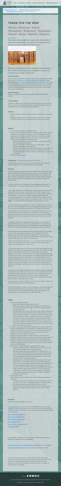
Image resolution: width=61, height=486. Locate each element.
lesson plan (13, 27)
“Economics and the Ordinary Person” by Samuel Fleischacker (25, 447)
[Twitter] (27, 476)
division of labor (24, 27)
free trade (23, 34)
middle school (45, 34)
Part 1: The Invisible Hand (15, 414)
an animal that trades (15, 31)
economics (36, 27)
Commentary (21, 3)
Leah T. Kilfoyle (12, 38)
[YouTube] (33, 476)
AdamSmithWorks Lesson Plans (14, 11)
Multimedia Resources (52, 3)
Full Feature (11, 426)
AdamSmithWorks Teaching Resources (29, 10)
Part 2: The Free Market (14, 417)
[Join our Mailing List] (38, 476)
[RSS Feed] (35, 476)
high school (13, 34)
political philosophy (45, 31)
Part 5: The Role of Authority (16, 424)
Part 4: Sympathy (12, 422)
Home (15, 3)
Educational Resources (39, 3)
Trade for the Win (21, 155)
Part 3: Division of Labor (14, 419)
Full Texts (28, 3)
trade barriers (33, 34)
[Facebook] (30, 476)
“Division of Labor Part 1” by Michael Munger (20, 445)
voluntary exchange (30, 31)
